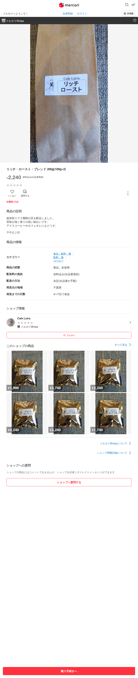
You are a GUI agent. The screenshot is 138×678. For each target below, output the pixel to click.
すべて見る (121, 344)
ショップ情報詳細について (112, 452)
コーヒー (58, 260)
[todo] (133, 5)
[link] (123, 344)
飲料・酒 (58, 257)
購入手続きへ (69, 671)
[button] (127, 5)
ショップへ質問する (69, 482)
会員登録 (68, 13)
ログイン (82, 13)
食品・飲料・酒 (62, 253)
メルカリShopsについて (113, 443)
